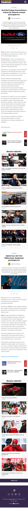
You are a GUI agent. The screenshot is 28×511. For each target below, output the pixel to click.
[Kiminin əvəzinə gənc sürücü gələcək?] (14, 407)
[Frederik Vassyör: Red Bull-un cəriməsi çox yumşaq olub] (14, 464)
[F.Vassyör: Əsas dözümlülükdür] (14, 389)
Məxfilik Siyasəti (14, 500)
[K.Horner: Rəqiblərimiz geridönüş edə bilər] (14, 179)
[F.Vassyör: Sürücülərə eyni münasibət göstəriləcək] (14, 444)
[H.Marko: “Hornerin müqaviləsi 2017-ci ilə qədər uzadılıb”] (14, 216)
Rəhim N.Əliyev (16, 18)
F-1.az (2, 52)
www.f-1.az (11, 499)
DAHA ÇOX (14, 480)
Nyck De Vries (14, 356)
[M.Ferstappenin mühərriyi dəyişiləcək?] (14, 198)
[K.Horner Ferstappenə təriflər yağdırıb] (14, 236)
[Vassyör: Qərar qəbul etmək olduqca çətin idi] (14, 426)
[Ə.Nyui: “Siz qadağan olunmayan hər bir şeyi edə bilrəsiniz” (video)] (14, 159)
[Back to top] (24, 507)
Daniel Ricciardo (6, 356)
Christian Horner (6, 127)
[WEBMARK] (14, 503)
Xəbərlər (14, 7)
